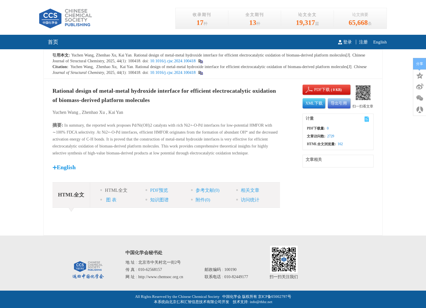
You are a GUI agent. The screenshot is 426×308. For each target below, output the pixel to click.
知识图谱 (159, 199)
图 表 (110, 199)
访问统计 (250, 199)
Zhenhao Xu (93, 112)
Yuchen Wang (65, 112)
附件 (203, 199)
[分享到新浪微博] (419, 86)
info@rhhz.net (261, 302)
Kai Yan (115, 112)
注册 (363, 42)
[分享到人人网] (419, 109)
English (380, 42)
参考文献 (207, 190)
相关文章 (250, 190)
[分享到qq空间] (419, 75)
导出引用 (339, 103)
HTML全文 (116, 190)
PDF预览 (159, 190)
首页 (53, 42)
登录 (347, 42)
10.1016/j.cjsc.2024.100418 (172, 61)
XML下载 (314, 103)
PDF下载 (317, 90)
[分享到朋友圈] (419, 98)
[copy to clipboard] (200, 61)
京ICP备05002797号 (274, 296)
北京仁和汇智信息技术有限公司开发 (199, 302)
